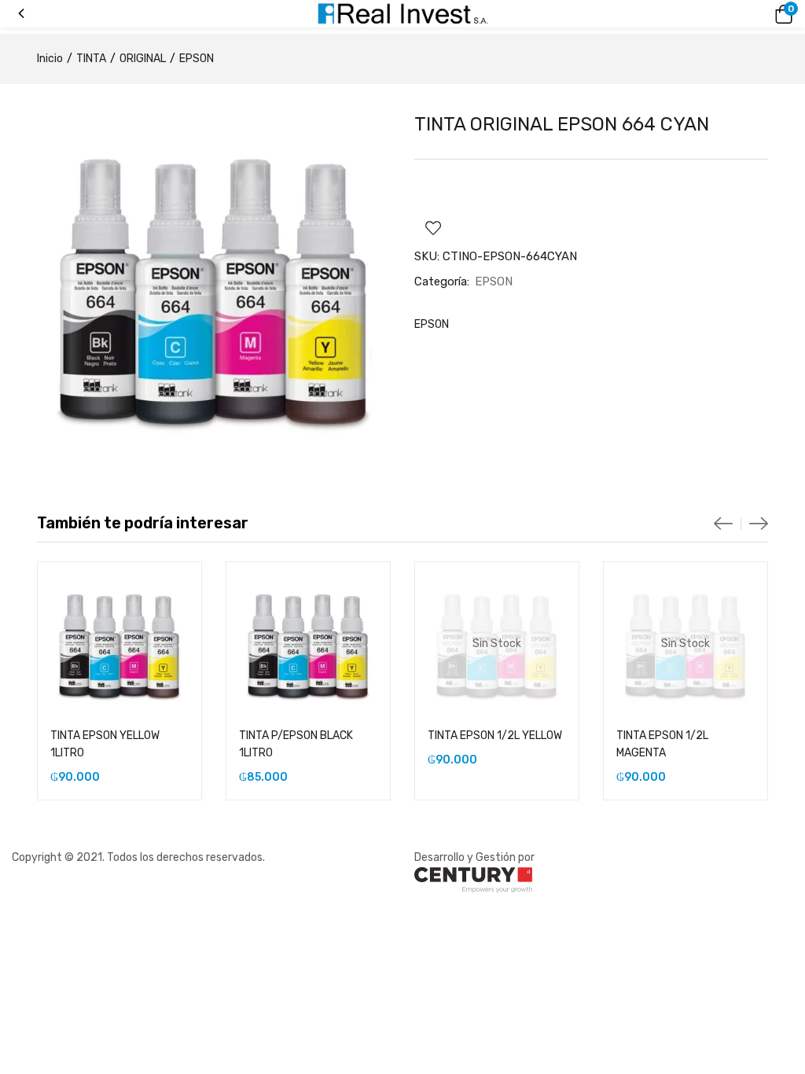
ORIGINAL (142, 58)
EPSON (196, 58)
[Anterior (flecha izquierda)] (27, 537)
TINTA (91, 58)
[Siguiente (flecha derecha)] (777, 537)
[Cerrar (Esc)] (787, 17)
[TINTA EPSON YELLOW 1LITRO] (119, 644)
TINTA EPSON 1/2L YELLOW (495, 735)
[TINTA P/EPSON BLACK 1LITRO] (308, 644)
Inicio (50, 58)
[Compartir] (753, 17)
